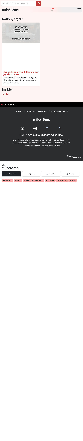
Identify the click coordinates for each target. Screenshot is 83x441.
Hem (2, 104)
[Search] (39, 3)
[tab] (11, 174)
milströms (10, 9)
